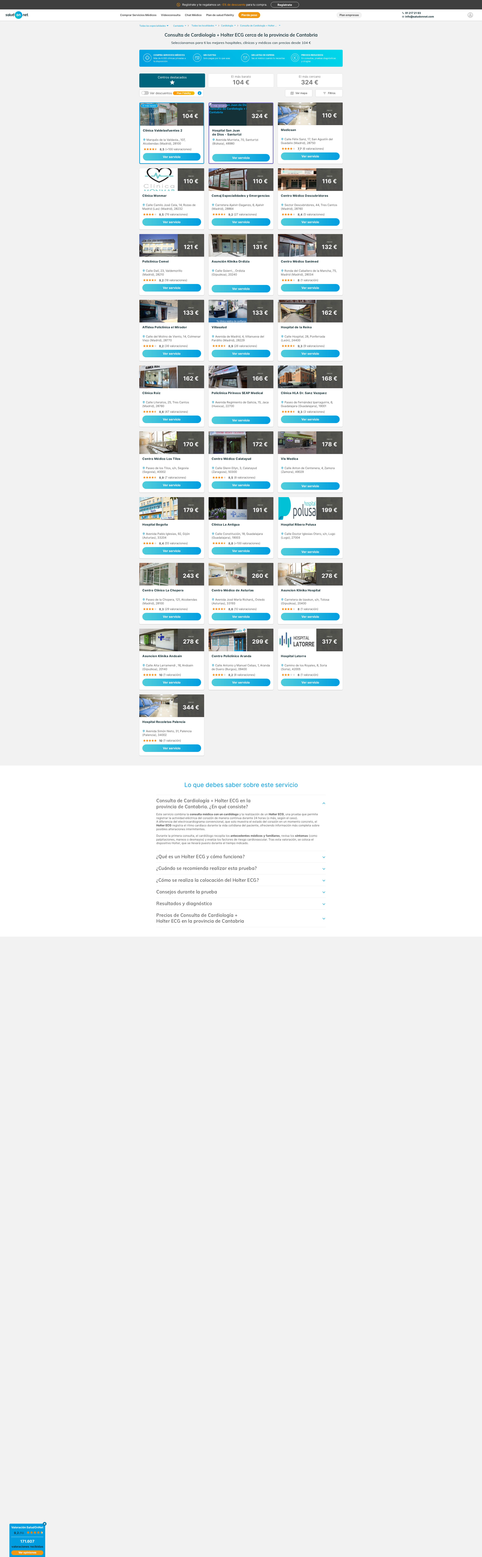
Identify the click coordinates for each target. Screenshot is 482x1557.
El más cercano (310, 80)
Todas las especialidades (152, 25)
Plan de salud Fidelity (220, 15)
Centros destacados (172, 77)
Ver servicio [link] (172, 157)
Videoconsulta (170, 15)
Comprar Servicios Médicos (138, 15)
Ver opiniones (27, 1552)
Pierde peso (249, 15)
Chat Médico (193, 15)
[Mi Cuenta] (470, 15)
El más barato (241, 80)
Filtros (332, 93)
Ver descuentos (170, 93)
